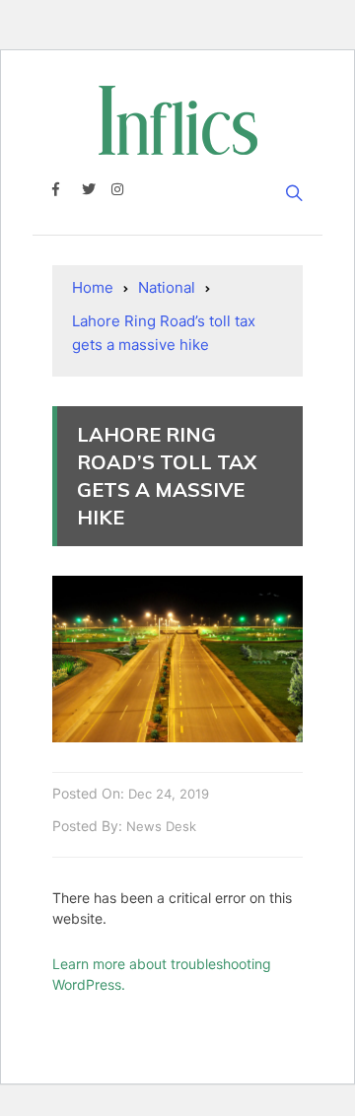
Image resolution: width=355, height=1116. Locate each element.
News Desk (161, 826)
